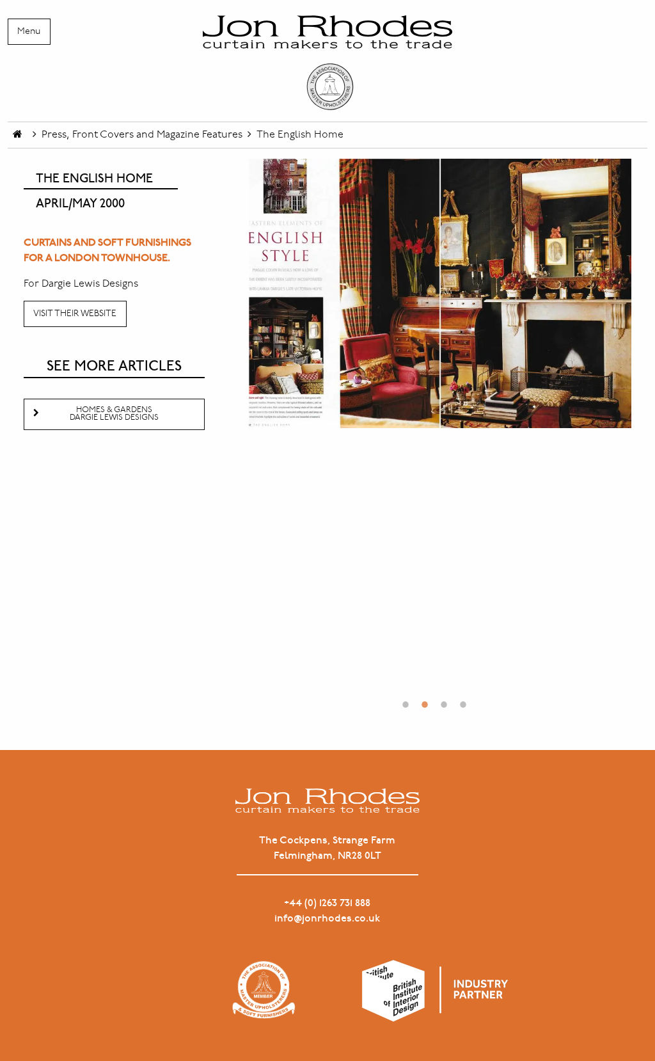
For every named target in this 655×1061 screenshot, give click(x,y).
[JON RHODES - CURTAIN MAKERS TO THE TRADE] (327, 63)
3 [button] (444, 698)
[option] (434, 293)
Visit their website (74, 313)
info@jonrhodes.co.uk (327, 919)
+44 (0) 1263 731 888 (327, 903)
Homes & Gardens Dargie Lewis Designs (114, 414)
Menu (28, 31)
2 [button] (424, 698)
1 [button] (405, 698)
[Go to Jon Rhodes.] (18, 135)
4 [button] (463, 698)
